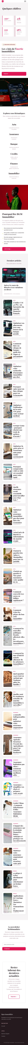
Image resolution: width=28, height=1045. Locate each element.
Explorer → (6, 73)
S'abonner (7, 948)
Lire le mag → (8, 249)
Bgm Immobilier (7, 1014)
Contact (3, 1036)
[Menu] (25, 1)
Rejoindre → (14, 996)
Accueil (3, 1026)
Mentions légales (5, 1033)
